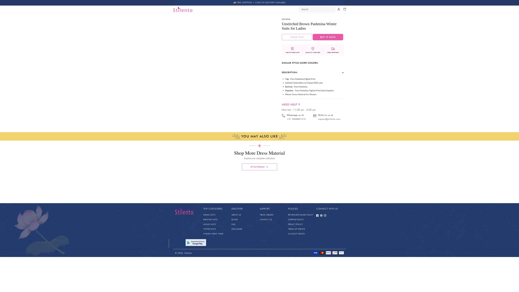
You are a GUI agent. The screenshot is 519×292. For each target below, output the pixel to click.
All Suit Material (257, 167)
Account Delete (296, 234)
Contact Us (266, 219)
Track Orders (266, 215)
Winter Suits (209, 229)
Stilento (188, 253)
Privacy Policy (295, 224)
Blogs (235, 219)
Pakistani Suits (210, 219)
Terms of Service (296, 229)
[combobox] (317, 9)
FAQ (233, 224)
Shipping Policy (296, 219)
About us (236, 215)
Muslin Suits (209, 224)
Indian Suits (209, 215)
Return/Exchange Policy (300, 215)
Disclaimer (237, 229)
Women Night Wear (213, 234)
